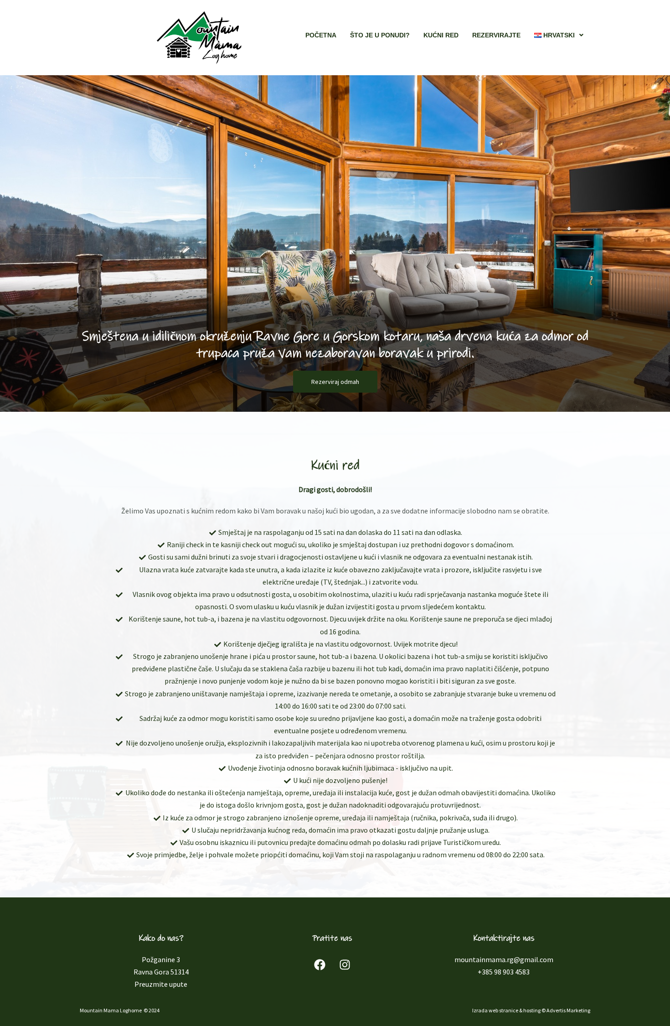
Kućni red (441, 35)
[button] (558, 35)
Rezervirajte (496, 35)
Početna (320, 35)
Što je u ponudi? (380, 35)
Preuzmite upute (160, 984)
